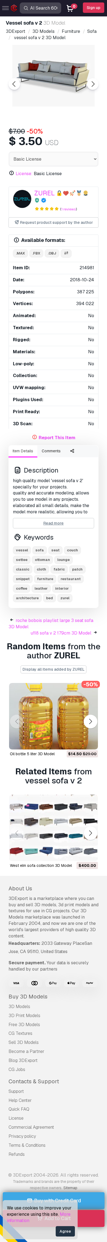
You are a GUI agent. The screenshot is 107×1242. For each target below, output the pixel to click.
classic (22, 569)
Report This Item (57, 438)
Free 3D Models (24, 1024)
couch (72, 550)
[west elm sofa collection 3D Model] (53, 828)
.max (20, 253)
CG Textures (20, 1033)
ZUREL (44, 193)
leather (41, 588)
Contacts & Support (34, 1081)
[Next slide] (92, 84)
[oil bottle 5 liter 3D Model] (53, 716)
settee (21, 559)
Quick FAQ (19, 1109)
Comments (51, 450)
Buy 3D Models (28, 996)
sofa (39, 550)
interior (62, 588)
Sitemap (70, 1187)
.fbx (36, 253)
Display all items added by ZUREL (53, 669)
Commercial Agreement (31, 1127)
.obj (52, 253)
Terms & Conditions (27, 1145)
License (16, 1118)
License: (24, 173)
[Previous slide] (14, 84)
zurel (64, 598)
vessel (22, 550)
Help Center (20, 1100)
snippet (23, 579)
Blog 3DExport (23, 1060)
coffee (21, 588)
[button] (90, 721)
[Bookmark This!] (90, 741)
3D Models (19, 1006)
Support (16, 1091)
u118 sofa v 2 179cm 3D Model (60, 633)
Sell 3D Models (24, 1042)
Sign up (93, 7)
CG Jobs (17, 1069)
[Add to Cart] (79, 741)
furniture (45, 579)
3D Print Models (24, 1015)
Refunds (17, 1154)
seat (55, 550)
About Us (20, 888)
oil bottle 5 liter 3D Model (32, 753)
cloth (41, 569)
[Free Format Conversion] (66, 253)
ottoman (42, 559)
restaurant (71, 579)
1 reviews (68, 209)
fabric (59, 569)
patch (77, 569)
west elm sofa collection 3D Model (41, 865)
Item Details (23, 450)
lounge (63, 559)
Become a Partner (26, 1051)
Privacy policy (22, 1136)
